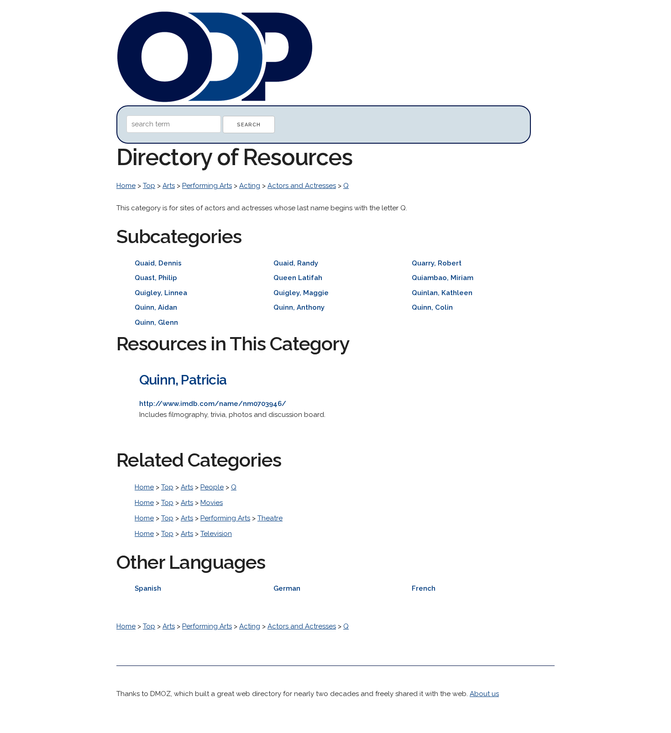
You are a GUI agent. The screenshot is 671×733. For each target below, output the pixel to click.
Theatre (270, 518)
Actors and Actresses (301, 186)
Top (149, 186)
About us (484, 694)
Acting (249, 186)
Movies (211, 503)
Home (126, 186)
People (212, 487)
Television (216, 534)
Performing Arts (207, 186)
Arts (169, 186)
